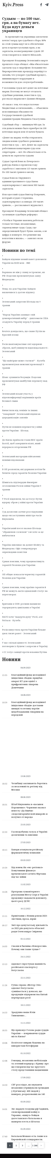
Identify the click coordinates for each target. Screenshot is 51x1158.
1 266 (34, 1145)
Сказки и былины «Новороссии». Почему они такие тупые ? (29, 948)
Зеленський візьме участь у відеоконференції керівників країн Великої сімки (21, 397)
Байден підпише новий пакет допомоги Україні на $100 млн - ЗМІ (24, 261)
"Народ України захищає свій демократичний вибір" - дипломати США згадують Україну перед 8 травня (25, 318)
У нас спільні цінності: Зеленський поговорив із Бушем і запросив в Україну (25, 644)
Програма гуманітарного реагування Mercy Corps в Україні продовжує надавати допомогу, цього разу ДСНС (29, 896)
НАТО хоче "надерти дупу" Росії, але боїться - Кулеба (22, 618)
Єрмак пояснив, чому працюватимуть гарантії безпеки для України (23, 563)
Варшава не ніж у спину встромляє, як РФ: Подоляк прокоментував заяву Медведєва (23, 276)
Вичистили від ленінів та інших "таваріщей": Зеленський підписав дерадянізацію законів (21, 414)
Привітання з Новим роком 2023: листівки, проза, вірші (29, 917)
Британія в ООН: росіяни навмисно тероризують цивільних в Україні (21, 605)
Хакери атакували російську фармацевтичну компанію (27, 851)
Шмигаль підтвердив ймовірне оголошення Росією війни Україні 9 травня (21, 486)
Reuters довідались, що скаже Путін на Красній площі (23, 333)
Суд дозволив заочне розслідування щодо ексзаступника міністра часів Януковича (22, 515)
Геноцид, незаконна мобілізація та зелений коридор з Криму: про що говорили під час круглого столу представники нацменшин (30, 1065)
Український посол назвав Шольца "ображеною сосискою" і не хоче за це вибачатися (22, 532)
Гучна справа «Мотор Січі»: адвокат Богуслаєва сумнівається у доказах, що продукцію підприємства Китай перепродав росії (29, 991)
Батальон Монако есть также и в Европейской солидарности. (29, 1138)
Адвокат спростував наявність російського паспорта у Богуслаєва (28, 967)
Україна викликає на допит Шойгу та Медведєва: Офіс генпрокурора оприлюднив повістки (23, 548)
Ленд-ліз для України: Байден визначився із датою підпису (19, 290)
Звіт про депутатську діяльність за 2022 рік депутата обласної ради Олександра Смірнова (29, 928)
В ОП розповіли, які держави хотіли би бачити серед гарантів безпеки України (24, 471)
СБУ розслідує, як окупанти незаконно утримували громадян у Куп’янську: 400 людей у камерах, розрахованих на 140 (30, 1089)
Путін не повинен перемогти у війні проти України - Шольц (22, 428)
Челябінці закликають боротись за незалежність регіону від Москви (29, 786)
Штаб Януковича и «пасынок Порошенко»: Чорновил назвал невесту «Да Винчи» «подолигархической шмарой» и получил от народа (29, 810)
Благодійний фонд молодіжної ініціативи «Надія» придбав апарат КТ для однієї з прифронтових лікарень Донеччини (28, 681)
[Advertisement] (25, 744)
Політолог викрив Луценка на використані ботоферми (28, 1044)
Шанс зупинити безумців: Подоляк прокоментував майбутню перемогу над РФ (24, 381)
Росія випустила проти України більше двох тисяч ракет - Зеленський (24, 631)
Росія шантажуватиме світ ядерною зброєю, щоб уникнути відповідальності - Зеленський (25, 348)
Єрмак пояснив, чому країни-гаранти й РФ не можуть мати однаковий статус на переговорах (25, 591)
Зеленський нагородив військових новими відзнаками (21, 458)
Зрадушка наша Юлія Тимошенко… (23, 1014)
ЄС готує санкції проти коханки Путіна (25, 652)
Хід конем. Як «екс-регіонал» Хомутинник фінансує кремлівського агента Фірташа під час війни (28, 872)
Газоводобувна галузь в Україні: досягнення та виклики (29, 833)
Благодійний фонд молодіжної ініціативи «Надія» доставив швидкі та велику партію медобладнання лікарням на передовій (28, 708)
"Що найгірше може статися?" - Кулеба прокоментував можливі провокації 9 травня (23, 364)
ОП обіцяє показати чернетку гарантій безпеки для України (23, 576)
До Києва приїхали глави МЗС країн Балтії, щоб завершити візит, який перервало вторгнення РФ (22, 443)
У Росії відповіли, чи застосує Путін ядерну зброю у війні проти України (22, 500)
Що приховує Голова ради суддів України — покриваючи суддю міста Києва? (30, 1033)
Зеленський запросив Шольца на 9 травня (21, 303)
